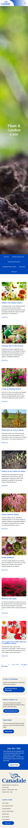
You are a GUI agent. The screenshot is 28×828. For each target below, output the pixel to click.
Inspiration (22, 267)
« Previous (4, 665)
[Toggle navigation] (25, 3)
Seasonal (14, 272)
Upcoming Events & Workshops (11, 689)
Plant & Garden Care (11, 711)
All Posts (6, 257)
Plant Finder (8, 731)
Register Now (14, 765)
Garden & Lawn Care (18, 257)
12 (22, 664)
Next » (25, 665)
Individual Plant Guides (9, 267)
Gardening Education (14, 262)
